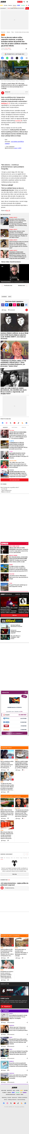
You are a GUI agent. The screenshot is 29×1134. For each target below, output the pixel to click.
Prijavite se (7, 1006)
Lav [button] (14, 857)
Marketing (4, 1097)
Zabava (8, 32)
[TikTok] (22, 304)
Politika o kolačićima (22, 1097)
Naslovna (3, 32)
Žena (12, 32)
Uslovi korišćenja (21, 1099)
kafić (9, 296)
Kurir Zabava (8, 48)
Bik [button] (4, 857)
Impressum (14, 1097)
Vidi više (14, 874)
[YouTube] (18, 304)
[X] (10, 304)
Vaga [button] (21, 857)
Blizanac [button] (8, 857)
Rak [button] (12, 857)
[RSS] (22, 423)
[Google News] (26, 304)
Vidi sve (14, 615)
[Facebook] (6, 304)
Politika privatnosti (12, 1099)
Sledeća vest (21, 285)
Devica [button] (17, 857)
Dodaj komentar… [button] (10, 888)
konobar (17, 120)
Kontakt (9, 1097)
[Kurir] (3, 2)
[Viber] (2, 304)
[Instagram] (14, 304)
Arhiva (5, 1099)
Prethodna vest (8, 285)
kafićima (4, 103)
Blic (7, 210)
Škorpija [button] (25, 857)
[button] (26, 49)
